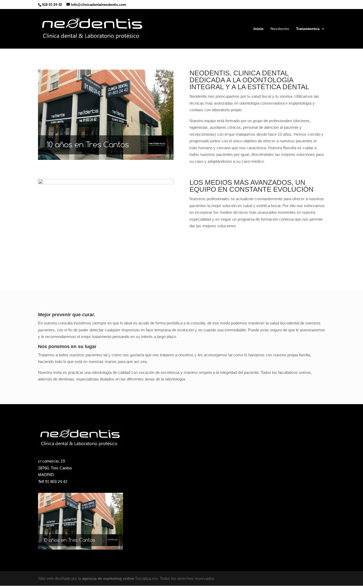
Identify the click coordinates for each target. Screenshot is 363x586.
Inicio (259, 29)
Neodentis (280, 29)
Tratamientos (308, 29)
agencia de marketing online (108, 578)
